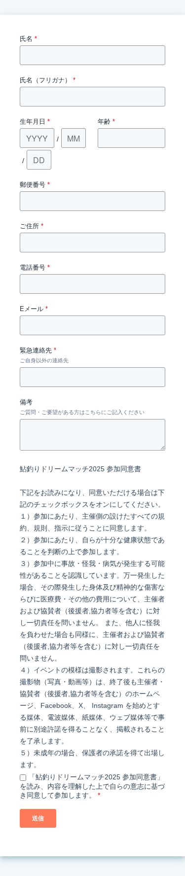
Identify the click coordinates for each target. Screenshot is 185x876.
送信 (38, 818)
